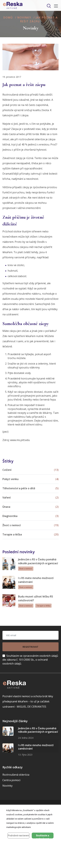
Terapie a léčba (43, 605)
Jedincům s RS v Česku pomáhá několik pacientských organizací (38, 730)
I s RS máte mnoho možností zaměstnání (36, 746)
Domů (8, 17)
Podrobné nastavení (18, 835)
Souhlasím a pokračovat (42, 836)
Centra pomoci (11, 780)
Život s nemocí (25, 568)
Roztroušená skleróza (15, 774)
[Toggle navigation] (55, 6)
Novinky (24, 17)
